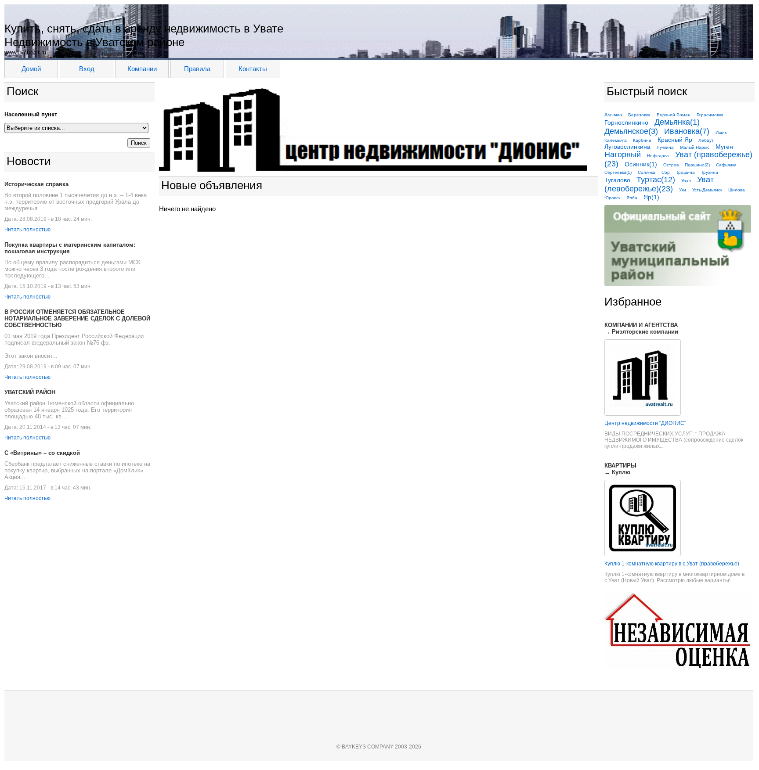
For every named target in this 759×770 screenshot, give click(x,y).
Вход (86, 68)
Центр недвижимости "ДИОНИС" (645, 423)
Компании (142, 68)
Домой (31, 68)
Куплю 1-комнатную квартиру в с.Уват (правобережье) (671, 564)
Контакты (253, 68)
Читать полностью (27, 230)
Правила (197, 68)
